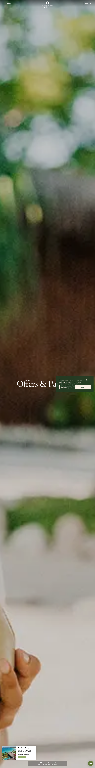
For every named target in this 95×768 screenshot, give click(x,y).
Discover (22, 756)
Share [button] (55, 764)
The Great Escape (24, 748)
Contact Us (41, 764)
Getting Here (49, 764)
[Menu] (3, 3)
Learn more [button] (65, 387)
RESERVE (88, 3)
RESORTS (9, 3)
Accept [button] (83, 387)
